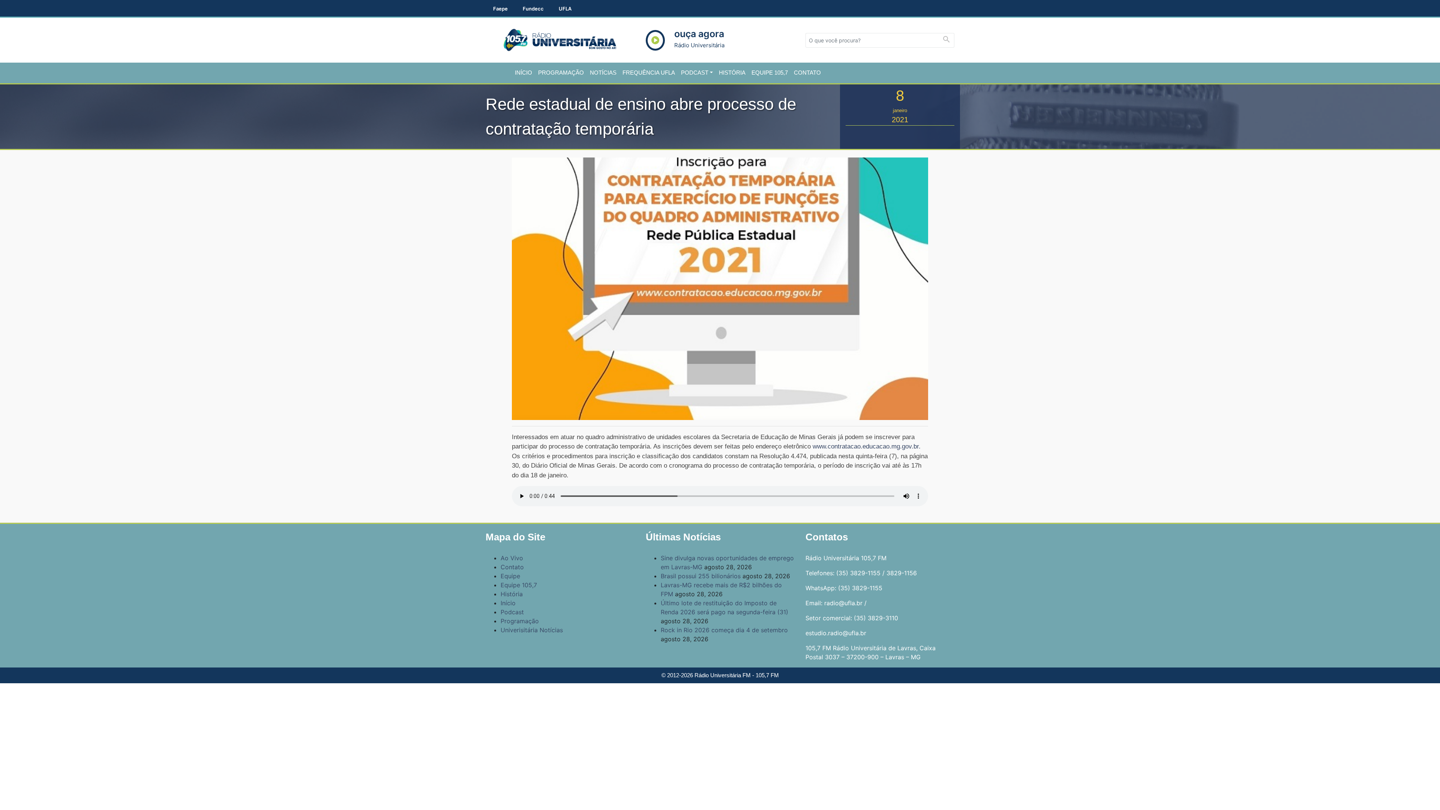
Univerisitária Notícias (532, 630)
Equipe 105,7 (770, 72)
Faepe (500, 9)
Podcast (694, 72)
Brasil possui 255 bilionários (701, 576)
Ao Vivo (512, 558)
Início (523, 72)
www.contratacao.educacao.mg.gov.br (866, 446)
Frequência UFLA (648, 72)
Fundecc (533, 9)
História (732, 72)
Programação (561, 72)
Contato (807, 72)
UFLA (565, 9)
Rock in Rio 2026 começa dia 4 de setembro (724, 630)
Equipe (510, 576)
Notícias (603, 72)
